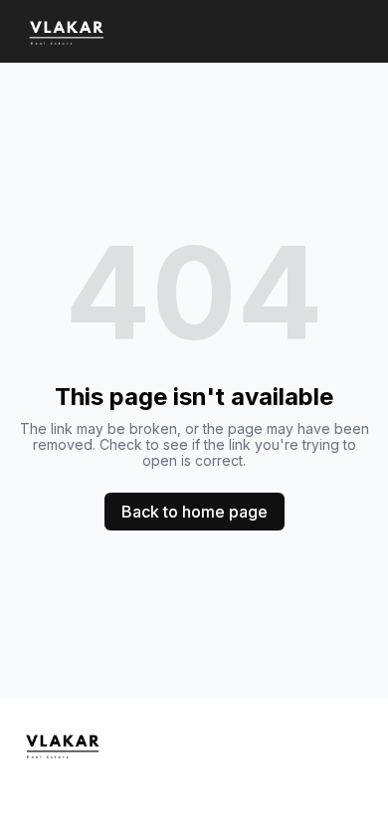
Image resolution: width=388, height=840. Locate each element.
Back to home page (194, 512)
